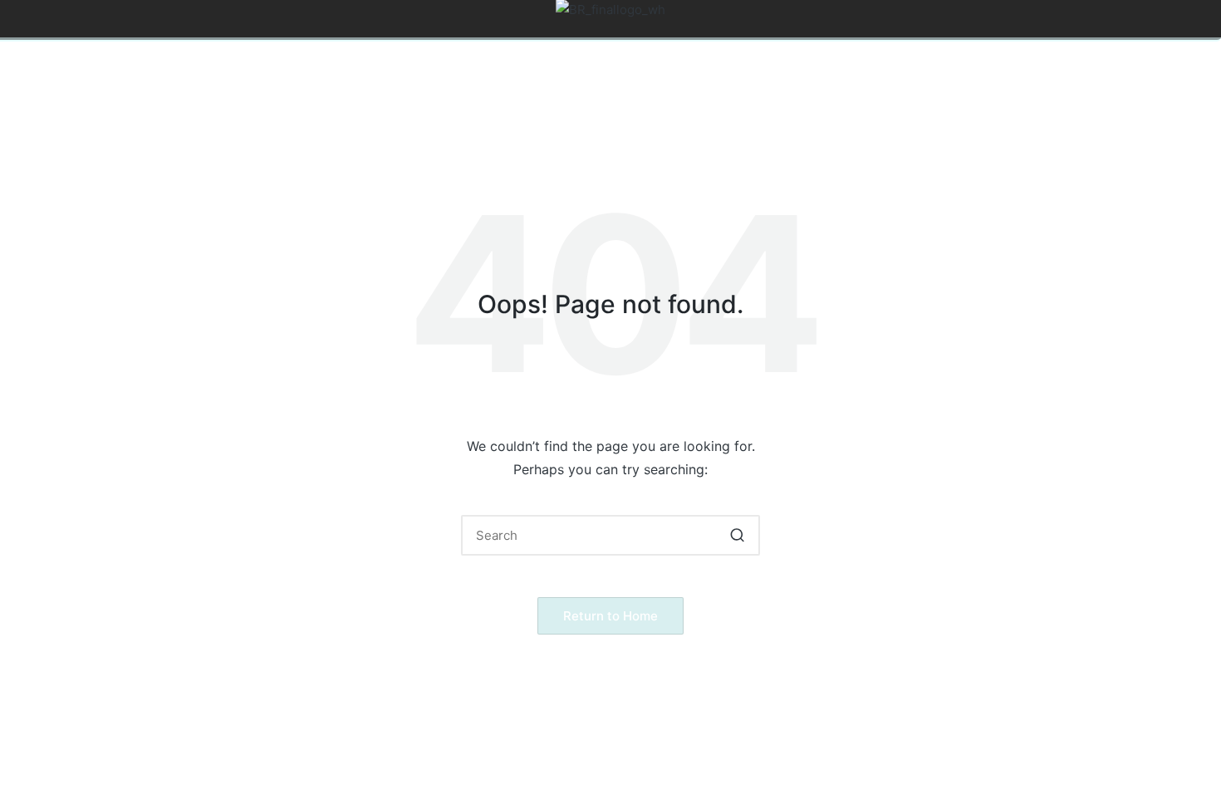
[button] (737, 535)
